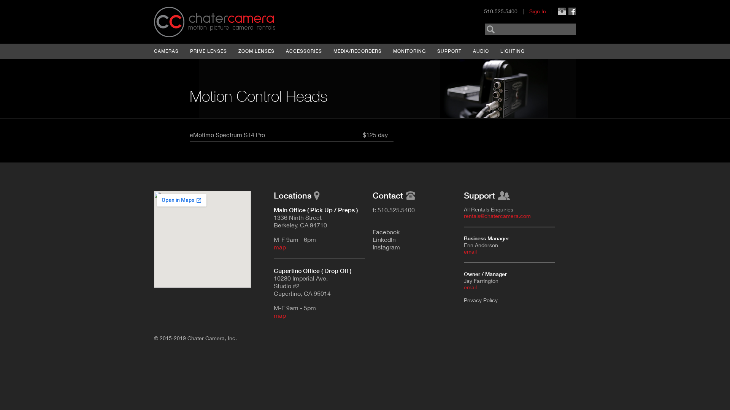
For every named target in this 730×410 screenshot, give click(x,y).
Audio (481, 51)
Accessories (304, 51)
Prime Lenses (208, 51)
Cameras (166, 51)
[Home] (169, 22)
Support (449, 51)
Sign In (537, 11)
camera (231, 18)
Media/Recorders (357, 51)
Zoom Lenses (256, 51)
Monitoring (409, 51)
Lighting (512, 51)
